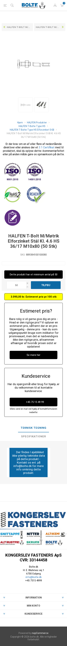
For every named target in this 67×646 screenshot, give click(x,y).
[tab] (33, 428)
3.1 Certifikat (46, 147)
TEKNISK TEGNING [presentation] (33, 427)
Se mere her (33, 355)
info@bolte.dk (34, 577)
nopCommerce (40, 633)
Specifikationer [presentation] (33, 436)
